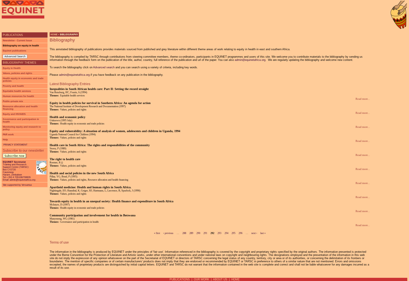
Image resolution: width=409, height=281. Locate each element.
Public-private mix (13, 101)
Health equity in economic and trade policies (23, 79)
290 (198, 233)
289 (191, 233)
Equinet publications (14, 50)
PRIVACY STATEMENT (15, 144)
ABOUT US (220, 279)
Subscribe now (14, 155)
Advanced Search (15, 56)
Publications (13, 35)
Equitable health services (17, 91)
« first (157, 233)
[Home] (23, 9)
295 (233, 233)
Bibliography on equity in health (21, 45)
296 (240, 233)
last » (263, 233)
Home (54, 34)
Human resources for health (18, 96)
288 (184, 233)
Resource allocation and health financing (20, 107)
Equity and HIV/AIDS (14, 114)
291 (205, 233)
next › (254, 233)
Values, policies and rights (17, 73)
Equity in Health (12, 68)
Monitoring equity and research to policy (22, 128)
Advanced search (104, 67)
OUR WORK (201, 279)
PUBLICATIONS (180, 279)
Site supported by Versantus (17, 185)
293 (219, 233)
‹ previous (168, 233)
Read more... (363, 98)
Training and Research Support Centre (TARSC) (16, 165)
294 (226, 233)
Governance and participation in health (21, 120)
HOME (235, 279)
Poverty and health (13, 86)
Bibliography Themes (19, 62)
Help (5, 139)
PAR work (8, 134)
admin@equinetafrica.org (250, 59)
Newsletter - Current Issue (17, 40)
